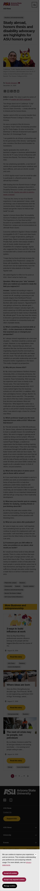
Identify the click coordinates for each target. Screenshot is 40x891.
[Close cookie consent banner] (35, 854)
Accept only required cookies (14, 879)
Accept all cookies (10, 873)
